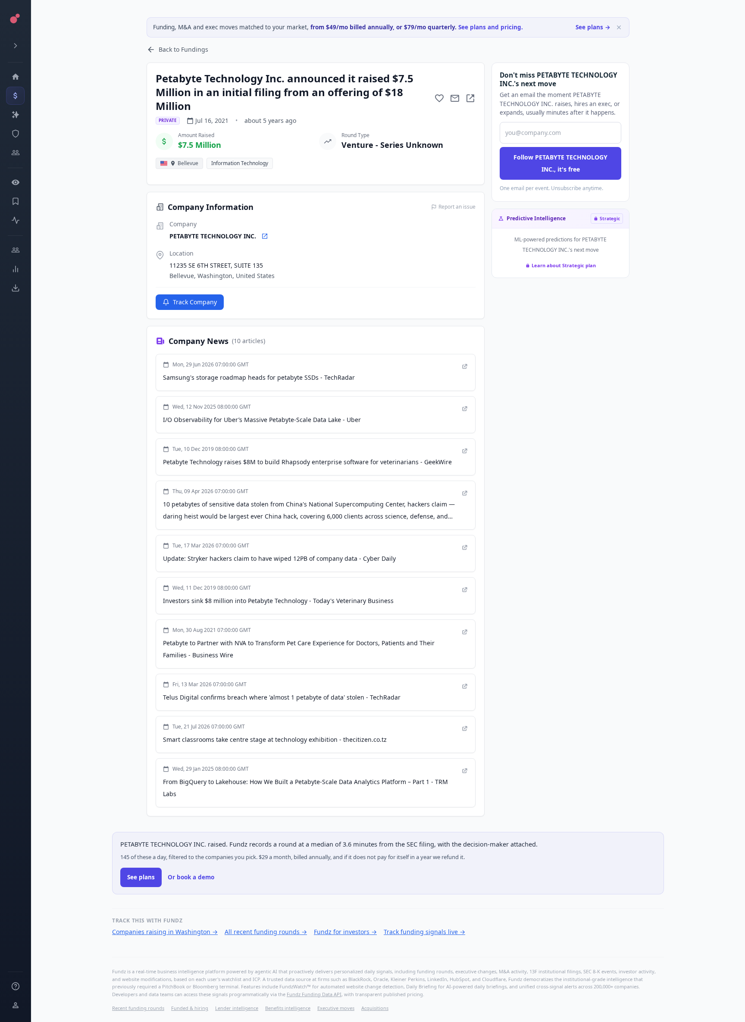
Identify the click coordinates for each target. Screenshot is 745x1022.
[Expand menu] (15, 45)
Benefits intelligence (287, 1008)
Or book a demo (191, 877)
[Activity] (15, 220)
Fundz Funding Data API (314, 994)
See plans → (593, 27)
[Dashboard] (15, 77)
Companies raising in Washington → (165, 932)
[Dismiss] (619, 27)
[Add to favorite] (439, 98)
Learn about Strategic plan (564, 265)
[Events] (15, 96)
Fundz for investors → (345, 932)
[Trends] (15, 269)
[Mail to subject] (455, 98)
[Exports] (15, 288)
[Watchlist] (15, 182)
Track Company (195, 302)
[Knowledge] (15, 986)
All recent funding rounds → (266, 932)
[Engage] (15, 250)
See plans (141, 877)
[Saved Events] (15, 201)
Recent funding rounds (138, 1008)
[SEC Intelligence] (15, 134)
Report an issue (457, 206)
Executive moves (335, 1008)
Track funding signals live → (424, 932)
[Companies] (15, 115)
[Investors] (15, 153)
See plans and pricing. (490, 27)
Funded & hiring (189, 1008)
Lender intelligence (236, 1008)
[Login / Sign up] (15, 1005)
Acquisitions (374, 1008)
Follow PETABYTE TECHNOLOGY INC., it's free (560, 163)
